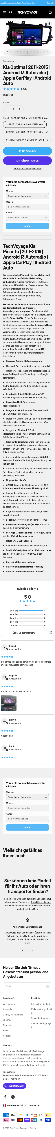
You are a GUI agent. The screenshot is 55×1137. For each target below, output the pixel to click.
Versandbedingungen (41, 1018)
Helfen (6, 1030)
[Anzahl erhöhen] (19, 109)
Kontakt (7, 1035)
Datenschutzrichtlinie (41, 1004)
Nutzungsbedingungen (41, 1025)
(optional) (31, 562)
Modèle (9, 202)
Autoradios (8, 1009)
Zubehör (7, 1020)
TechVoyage (9, 61)
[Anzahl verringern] (7, 109)
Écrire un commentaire (24, 632)
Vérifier (27, 226)
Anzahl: (6, 102)
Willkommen (9, 1004)
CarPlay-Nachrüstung (13, 1014)
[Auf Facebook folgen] (5, 1097)
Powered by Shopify (28, 1128)
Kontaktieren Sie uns (41, 902)
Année (9, 212)
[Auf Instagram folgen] (13, 1097)
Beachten (7, 1025)
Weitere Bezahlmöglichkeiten (28, 168)
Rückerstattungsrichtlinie (41, 1011)
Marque (10, 191)
